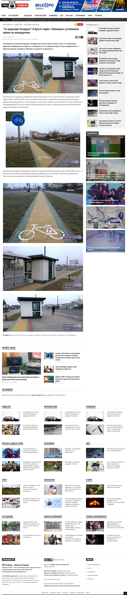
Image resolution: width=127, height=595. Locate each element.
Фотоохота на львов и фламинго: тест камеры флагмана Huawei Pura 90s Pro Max (110, 50)
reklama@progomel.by (63, 571)
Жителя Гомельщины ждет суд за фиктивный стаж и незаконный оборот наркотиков (115, 428)
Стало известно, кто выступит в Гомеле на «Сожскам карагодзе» (103, 201)
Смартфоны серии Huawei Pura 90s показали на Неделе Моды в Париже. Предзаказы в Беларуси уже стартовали (32, 465)
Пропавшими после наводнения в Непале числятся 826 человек (88, 20)
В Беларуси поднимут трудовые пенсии (72, 463)
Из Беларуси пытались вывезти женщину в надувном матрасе (109, 29)
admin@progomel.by (72, 575)
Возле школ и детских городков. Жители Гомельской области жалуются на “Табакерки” (42, 335)
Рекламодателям (93, 575)
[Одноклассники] (79, 37)
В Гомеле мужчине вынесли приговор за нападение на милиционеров (108, 103)
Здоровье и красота (31, 24)
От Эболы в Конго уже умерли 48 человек (114, 486)
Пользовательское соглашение (69, 586)
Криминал (53, 15)
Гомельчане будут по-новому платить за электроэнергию (102, 154)
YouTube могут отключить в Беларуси (32, 536)
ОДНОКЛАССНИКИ (55, 593)
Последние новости (92, 25)
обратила (63, 44)
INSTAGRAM (80, 593)
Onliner (20, 39)
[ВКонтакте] (76, 37)
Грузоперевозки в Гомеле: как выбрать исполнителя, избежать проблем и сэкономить (74, 538)
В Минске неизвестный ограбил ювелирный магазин (104, 249)
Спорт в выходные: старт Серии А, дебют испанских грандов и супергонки (31, 488)
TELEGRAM (73, 593)
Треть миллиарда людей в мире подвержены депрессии (66, 368)
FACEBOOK (65, 593)
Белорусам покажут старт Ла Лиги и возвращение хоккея (31, 500)
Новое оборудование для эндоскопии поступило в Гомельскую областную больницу (20, 378)
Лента (3, 15)
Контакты (90, 579)
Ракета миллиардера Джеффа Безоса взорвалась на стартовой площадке (115, 501)
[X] (82, 37)
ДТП (61, 15)
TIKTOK (88, 593)
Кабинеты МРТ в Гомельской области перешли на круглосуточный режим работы (67, 379)
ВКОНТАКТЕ (44, 593)
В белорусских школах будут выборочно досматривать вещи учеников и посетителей (109, 60)
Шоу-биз (69, 15)
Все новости (8, 24)
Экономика (80, 15)
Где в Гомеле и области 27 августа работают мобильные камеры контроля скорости (110, 123)
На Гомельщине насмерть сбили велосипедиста (109, 92)
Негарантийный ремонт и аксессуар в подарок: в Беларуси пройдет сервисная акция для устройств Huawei (74, 502)
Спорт (90, 15)
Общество (28, 15)
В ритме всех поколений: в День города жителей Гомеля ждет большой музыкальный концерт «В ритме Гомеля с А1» (111, 71)
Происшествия (40, 15)
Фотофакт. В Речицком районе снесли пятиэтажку (72, 450)
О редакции (91, 572)
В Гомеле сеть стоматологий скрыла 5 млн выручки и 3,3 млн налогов (103, 225)
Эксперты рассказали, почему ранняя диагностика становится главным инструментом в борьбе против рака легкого (67, 356)
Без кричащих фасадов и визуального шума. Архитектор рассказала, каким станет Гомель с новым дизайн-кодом (105, 176)
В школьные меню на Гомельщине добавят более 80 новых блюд (110, 39)
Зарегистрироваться (94, 564)
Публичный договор (51, 586)
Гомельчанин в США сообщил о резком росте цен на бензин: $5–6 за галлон (31, 525)
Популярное (92, 133)
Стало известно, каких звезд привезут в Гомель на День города (31, 20)
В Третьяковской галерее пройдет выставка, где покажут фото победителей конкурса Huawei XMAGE (73, 525)
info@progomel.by (49, 566)
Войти (89, 568)
